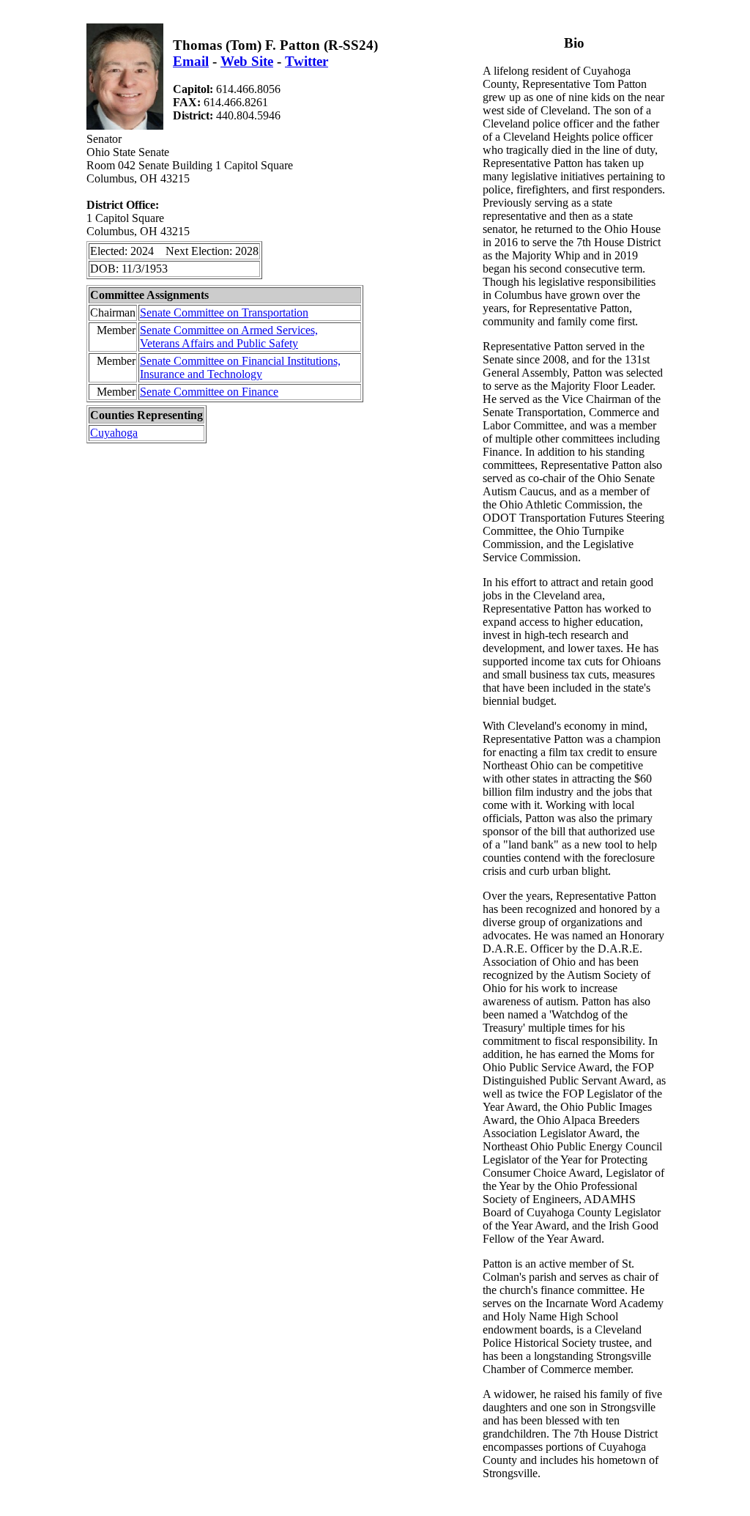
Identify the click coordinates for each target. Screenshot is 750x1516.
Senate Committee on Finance (209, 391)
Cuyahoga (114, 432)
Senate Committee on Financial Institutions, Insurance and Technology (240, 367)
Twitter (306, 61)
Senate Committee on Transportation (224, 312)
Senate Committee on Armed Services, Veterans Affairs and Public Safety (229, 337)
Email (191, 61)
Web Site (246, 61)
